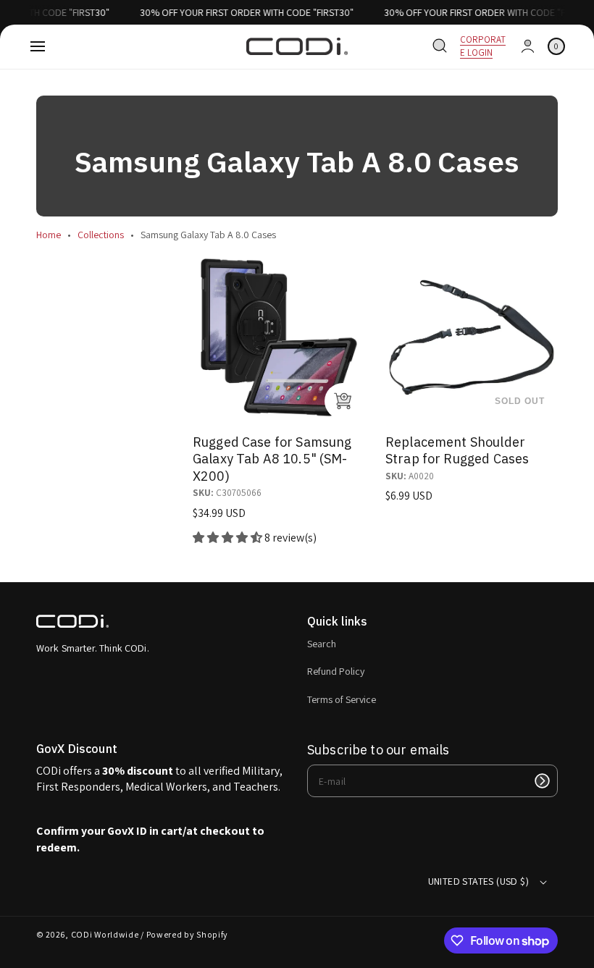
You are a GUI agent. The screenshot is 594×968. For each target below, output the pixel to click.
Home (48, 234)
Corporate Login (483, 46)
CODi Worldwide (105, 934)
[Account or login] (528, 46)
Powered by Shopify (187, 934)
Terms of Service (341, 699)
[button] (37, 46)
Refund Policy (335, 671)
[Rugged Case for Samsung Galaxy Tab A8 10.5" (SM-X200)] (279, 337)
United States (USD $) (478, 881)
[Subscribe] (542, 781)
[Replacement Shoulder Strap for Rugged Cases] (471, 337)
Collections (101, 234)
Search (321, 643)
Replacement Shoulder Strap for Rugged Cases (457, 450)
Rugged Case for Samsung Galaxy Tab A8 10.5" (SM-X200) (272, 459)
